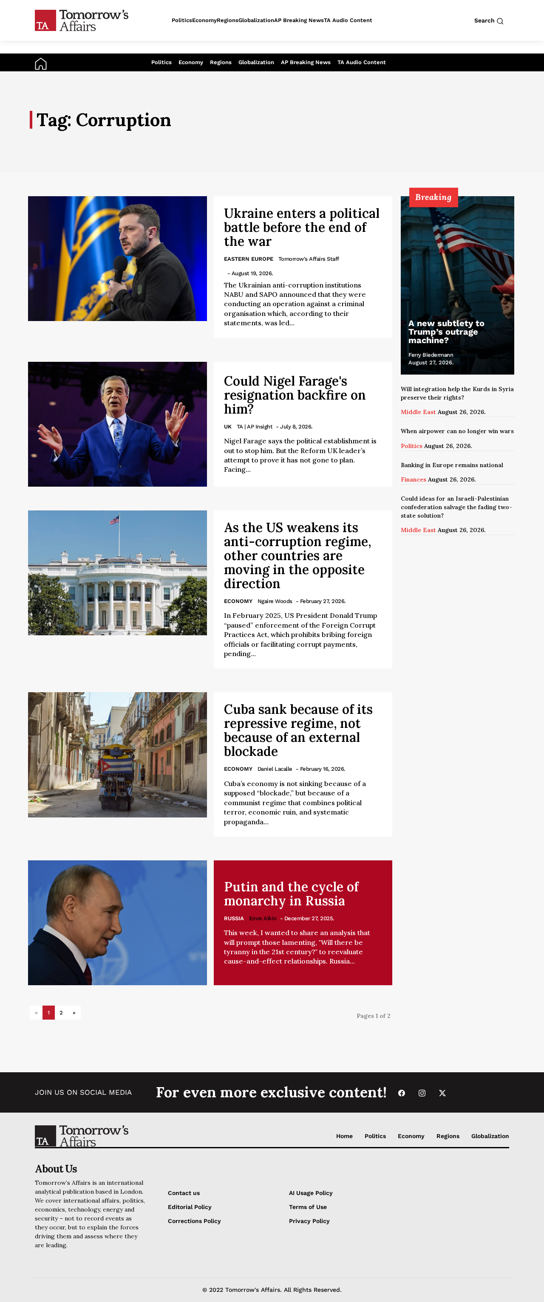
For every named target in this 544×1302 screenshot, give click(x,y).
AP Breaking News (306, 62)
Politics (161, 62)
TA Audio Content (361, 62)
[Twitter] (442, 1092)
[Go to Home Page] (41, 63)
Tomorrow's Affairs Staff (308, 259)
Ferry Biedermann (430, 355)
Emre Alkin (263, 918)
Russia (234, 918)
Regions (221, 62)
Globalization (256, 62)
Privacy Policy (309, 1220)
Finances (413, 479)
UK (228, 426)
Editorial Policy (190, 1206)
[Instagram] (422, 1092)
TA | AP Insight (255, 426)
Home (344, 1136)
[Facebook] (401, 1092)
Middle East (418, 412)
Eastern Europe (248, 259)
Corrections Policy (194, 1220)
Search (485, 20)
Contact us (184, 1192)
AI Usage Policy (311, 1192)
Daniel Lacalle (275, 769)
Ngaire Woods (275, 601)
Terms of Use (308, 1206)
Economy (190, 62)
